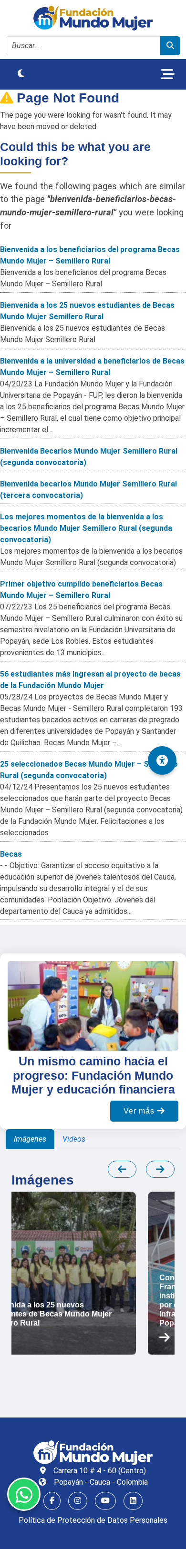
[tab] (30, 1139)
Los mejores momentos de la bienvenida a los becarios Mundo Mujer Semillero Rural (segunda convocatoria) (86, 528)
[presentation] (122, 1169)
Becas (11, 854)
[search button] (170, 45)
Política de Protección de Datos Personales (93, 1520)
